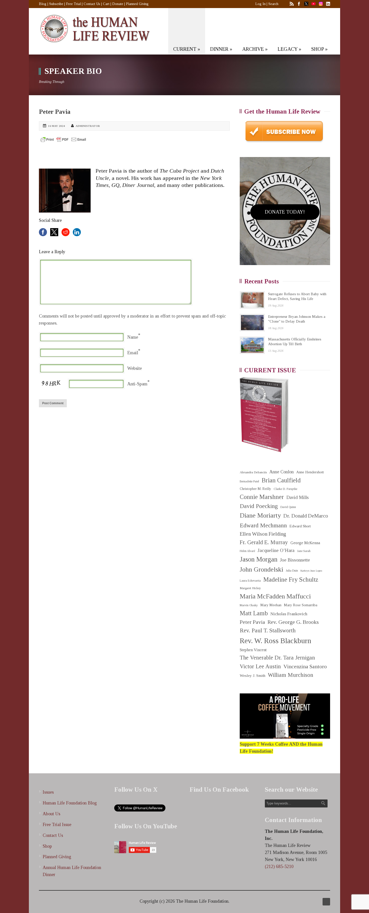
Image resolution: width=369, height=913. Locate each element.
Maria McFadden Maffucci (275, 596)
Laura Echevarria (250, 580)
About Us (51, 813)
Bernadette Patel (249, 481)
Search (273, 4)
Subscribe (56, 4)
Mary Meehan (270, 605)
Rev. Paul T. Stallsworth (268, 630)
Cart (106, 4)
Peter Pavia (55, 111)
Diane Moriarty (260, 515)
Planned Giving (137, 4)
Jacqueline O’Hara (276, 550)
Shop (47, 846)
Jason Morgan (258, 559)
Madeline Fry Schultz (290, 579)
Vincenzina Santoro (305, 667)
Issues (48, 792)
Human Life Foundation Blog (70, 802)
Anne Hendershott (310, 472)
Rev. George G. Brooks (293, 622)
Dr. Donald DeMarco (305, 516)
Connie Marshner (262, 496)
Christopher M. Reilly (255, 489)
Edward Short (300, 526)
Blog (42, 4)
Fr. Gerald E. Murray (264, 542)
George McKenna (305, 543)
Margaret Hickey (250, 588)
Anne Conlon (281, 471)
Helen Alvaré (247, 551)
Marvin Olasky (249, 605)
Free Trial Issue (57, 824)
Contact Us (92, 4)
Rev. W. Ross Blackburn (275, 641)
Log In (260, 4)
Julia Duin (292, 570)
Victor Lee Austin (260, 666)
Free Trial (73, 4)
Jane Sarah (304, 551)
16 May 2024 (56, 125)
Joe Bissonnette (295, 560)
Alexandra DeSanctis (253, 472)
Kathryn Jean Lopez (311, 570)
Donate (117, 4)
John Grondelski (261, 569)
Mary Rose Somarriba (300, 605)
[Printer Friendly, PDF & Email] (63, 139)
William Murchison (290, 675)
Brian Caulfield (281, 480)
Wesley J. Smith (252, 675)
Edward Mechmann (263, 525)
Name (132, 337)
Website (134, 368)
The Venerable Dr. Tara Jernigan (277, 657)
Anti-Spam (137, 383)
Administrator (88, 125)
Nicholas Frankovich (288, 614)
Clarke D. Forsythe (285, 489)
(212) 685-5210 (279, 866)
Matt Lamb (254, 613)
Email (132, 352)
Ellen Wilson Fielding (263, 534)
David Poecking (259, 506)
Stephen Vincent (253, 650)
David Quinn (288, 507)
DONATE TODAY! (285, 212)
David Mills (297, 497)
